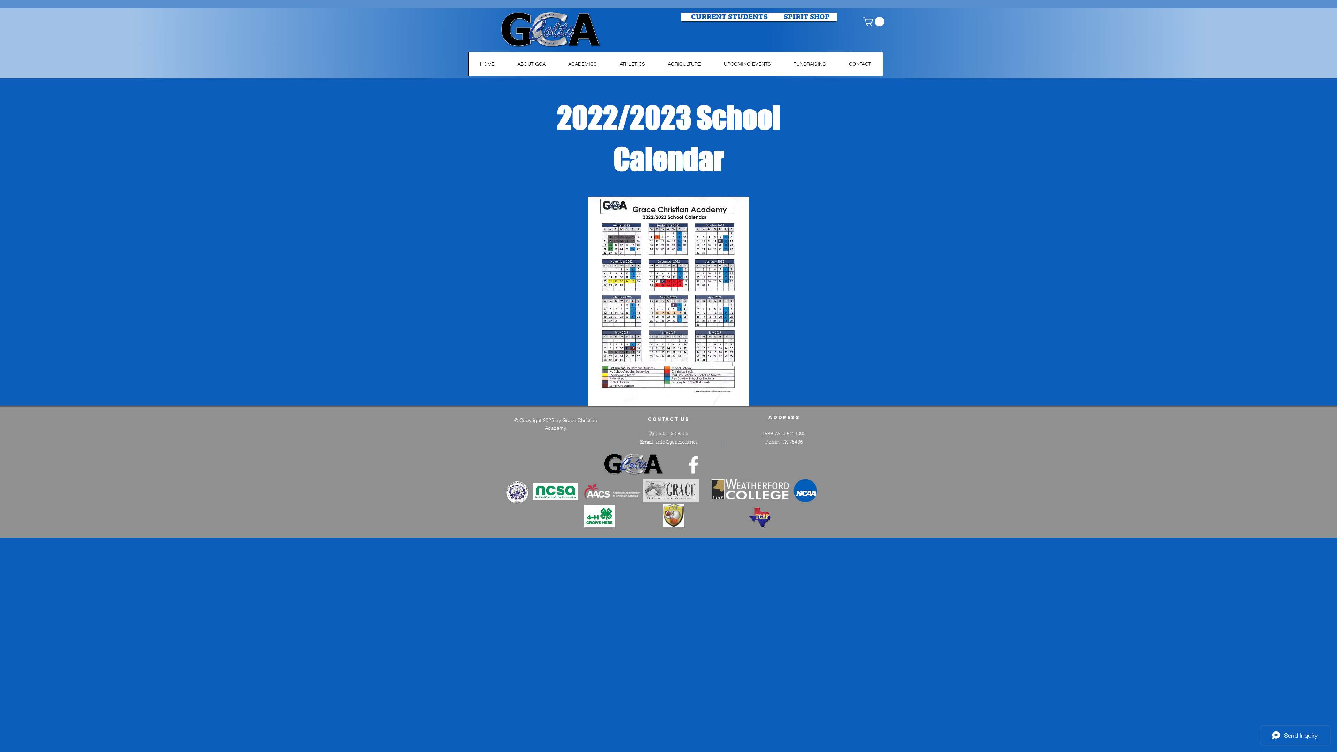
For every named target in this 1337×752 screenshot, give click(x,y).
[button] (874, 21)
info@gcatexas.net (676, 442)
